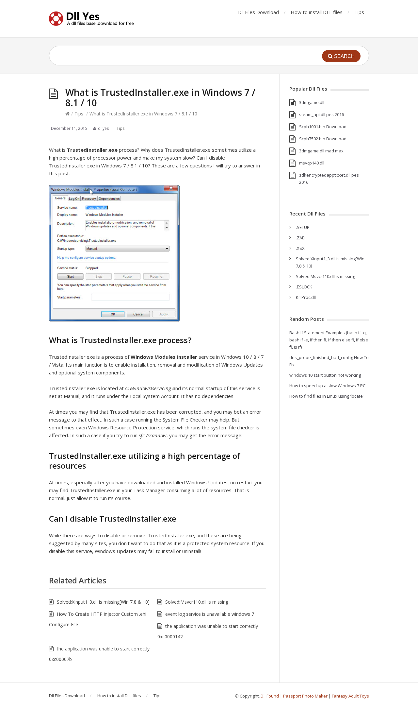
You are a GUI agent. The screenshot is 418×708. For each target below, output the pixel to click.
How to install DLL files (317, 12)
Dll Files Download (258, 12)
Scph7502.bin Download (322, 139)
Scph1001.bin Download (322, 127)
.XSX (300, 248)
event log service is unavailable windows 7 (209, 614)
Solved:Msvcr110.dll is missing (196, 602)
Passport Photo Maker (305, 696)
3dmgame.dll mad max (321, 151)
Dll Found (270, 696)
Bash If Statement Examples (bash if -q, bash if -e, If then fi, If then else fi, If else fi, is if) (328, 340)
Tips (359, 12)
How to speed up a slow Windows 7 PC (327, 386)
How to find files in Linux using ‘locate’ (326, 396)
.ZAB (300, 238)
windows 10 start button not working (325, 375)
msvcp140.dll (311, 163)
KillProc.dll (306, 297)
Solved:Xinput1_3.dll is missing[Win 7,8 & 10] (103, 602)
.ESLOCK (304, 287)
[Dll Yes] (91, 18)
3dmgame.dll (311, 102)
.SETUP (303, 227)
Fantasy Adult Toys (350, 696)
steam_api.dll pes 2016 (321, 114)
